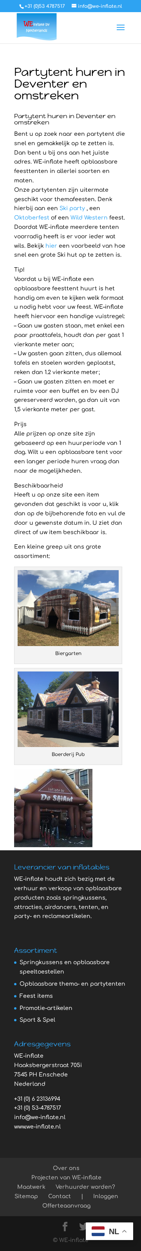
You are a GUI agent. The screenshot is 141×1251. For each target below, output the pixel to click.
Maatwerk (31, 1187)
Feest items (36, 996)
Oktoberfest (31, 218)
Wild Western (89, 218)
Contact (59, 1196)
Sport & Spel (37, 1020)
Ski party (72, 208)
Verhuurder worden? (85, 1187)
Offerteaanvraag (66, 1206)
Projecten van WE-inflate (66, 1178)
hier (51, 246)
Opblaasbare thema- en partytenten (72, 984)
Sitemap (26, 1196)
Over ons (66, 1168)
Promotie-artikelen (46, 1008)
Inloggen (105, 1196)
